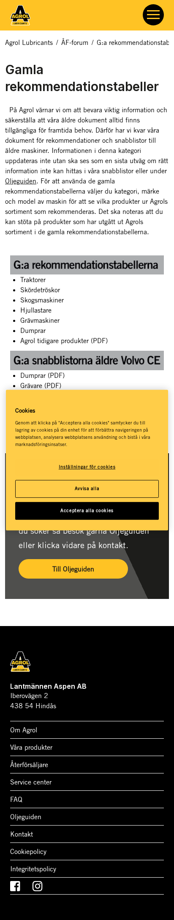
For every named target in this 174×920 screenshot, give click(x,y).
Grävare (40, 385)
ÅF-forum (74, 42)
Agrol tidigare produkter (64, 340)
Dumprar (42, 375)
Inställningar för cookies (87, 467)
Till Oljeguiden (73, 569)
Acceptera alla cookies (87, 510)
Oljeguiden (20, 181)
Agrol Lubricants (29, 42)
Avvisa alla (87, 488)
